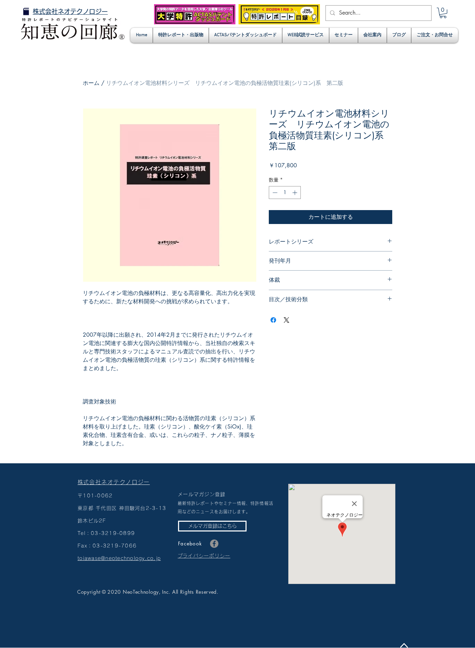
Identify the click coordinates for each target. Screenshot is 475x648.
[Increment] (295, 192)
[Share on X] (286, 320)
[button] (443, 13)
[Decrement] (274, 192)
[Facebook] (214, 543)
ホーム (91, 83)
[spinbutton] (285, 192)
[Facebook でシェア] (273, 320)
